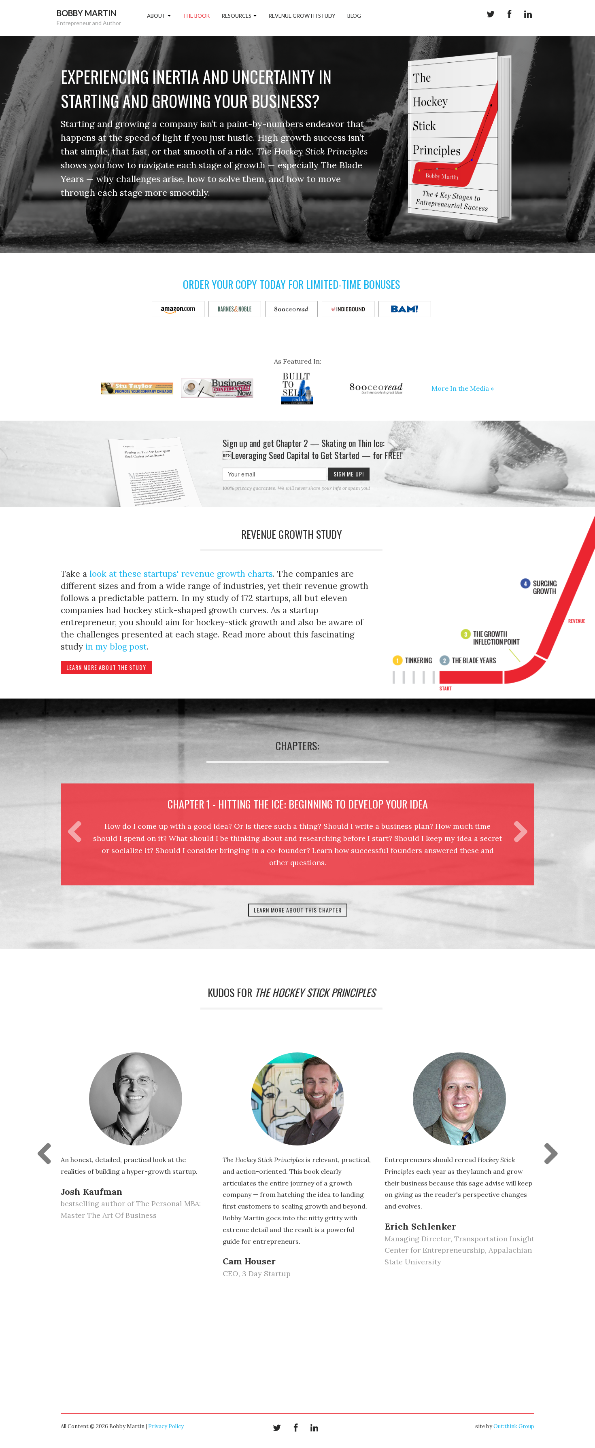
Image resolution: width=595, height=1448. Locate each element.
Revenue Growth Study (302, 16)
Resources (237, 16)
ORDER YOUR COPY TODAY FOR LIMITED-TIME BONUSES (291, 284)
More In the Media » (462, 388)
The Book (196, 16)
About (157, 16)
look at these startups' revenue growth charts (181, 573)
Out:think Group (513, 1426)
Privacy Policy (166, 1426)
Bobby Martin (87, 13)
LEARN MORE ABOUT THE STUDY (106, 667)
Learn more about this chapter (298, 910)
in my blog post (116, 646)
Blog (354, 16)
